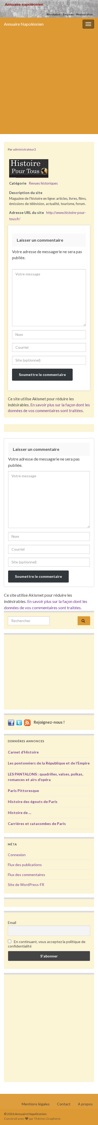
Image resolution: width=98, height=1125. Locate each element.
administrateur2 (24, 149)
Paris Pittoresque (23, 790)
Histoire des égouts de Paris (32, 801)
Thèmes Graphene (47, 1119)
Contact (64, 1104)
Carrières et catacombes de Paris (37, 823)
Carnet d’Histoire (23, 752)
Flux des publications (25, 864)
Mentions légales (36, 1104)
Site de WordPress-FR (26, 884)
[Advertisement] (49, 82)
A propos (85, 1104)
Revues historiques (43, 183)
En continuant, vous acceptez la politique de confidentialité (46, 943)
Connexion (17, 854)
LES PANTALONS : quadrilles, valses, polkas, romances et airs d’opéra (45, 777)
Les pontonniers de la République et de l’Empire (49, 763)
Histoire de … (19, 812)
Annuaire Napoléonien (24, 23)
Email (12, 922)
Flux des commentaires (26, 874)
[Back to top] (86, 1113)
